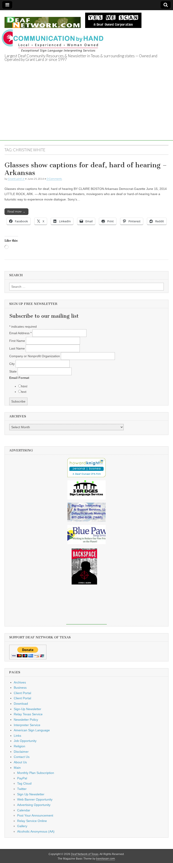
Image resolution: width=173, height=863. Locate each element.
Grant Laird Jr (16, 178)
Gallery (22, 826)
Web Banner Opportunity (34, 799)
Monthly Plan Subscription (35, 773)
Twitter (22, 789)
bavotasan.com (105, 858)
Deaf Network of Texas (84, 854)
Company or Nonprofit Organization (35, 356)
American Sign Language (32, 730)
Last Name (17, 348)
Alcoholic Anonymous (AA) (36, 831)
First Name (17, 341)
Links (17, 735)
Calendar (23, 810)
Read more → (16, 211)
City (12, 364)
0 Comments (54, 178)
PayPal (22, 778)
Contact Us (22, 757)
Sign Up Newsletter (30, 794)
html (24, 386)
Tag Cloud (24, 783)
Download (21, 703)
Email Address (20, 333)
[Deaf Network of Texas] (42, 20)
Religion (19, 746)
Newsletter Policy (26, 719)
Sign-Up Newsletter (27, 709)
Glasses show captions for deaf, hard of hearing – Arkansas (86, 169)
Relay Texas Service (28, 714)
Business (20, 687)
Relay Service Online (32, 821)
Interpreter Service (27, 725)
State (13, 371)
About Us (20, 762)
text (23, 392)
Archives (20, 682)
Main (17, 767)
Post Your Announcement (35, 815)
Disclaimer (21, 751)
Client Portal (22, 693)
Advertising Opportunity (33, 805)
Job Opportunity (25, 741)
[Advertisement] (86, 108)
